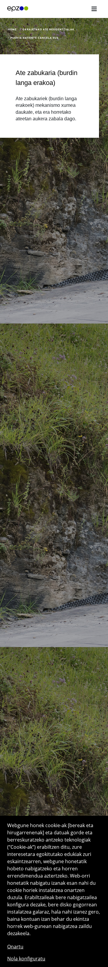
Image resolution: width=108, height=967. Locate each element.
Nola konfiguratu (26, 958)
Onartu (15, 946)
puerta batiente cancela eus (34, 38)
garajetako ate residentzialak (48, 29)
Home (12, 29)
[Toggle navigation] (94, 9)
